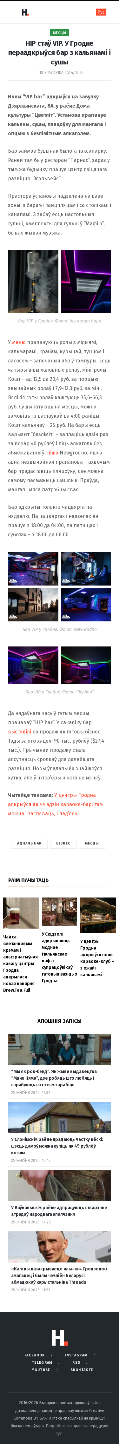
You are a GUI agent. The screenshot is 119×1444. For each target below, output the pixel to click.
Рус (101, 12)
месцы (92, 843)
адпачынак (29, 843)
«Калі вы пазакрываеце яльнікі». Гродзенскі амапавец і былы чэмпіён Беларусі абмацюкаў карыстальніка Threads (59, 1275)
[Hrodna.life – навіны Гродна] (25, 12)
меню (19, 342)
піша (52, 453)
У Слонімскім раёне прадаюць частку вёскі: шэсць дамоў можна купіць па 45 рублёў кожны (57, 1146)
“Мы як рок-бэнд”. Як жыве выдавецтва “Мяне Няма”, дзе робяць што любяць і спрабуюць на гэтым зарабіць (54, 1078)
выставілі (20, 732)
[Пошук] (82, 12)
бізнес (63, 843)
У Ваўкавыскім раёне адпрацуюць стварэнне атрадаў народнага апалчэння (59, 1211)
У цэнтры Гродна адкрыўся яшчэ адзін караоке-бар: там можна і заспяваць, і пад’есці (55, 804)
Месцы (59, 33)
